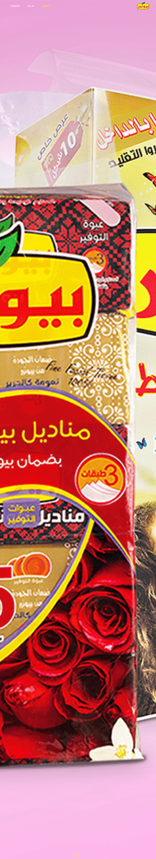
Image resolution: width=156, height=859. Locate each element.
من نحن (30, 5)
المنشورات (15, 5)
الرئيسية (45, 5)
